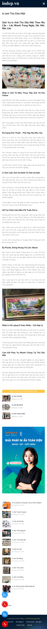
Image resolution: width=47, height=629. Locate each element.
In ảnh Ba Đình (17, 405)
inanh (5, 597)
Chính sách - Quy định (34, 622)
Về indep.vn (20, 622)
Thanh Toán (20, 625)
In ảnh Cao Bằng (17, 577)
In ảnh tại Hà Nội (18, 521)
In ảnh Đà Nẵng (17, 558)
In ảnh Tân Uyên (18, 568)
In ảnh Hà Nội (17, 396)
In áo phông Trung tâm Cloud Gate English (26, 503)
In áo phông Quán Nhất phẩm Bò (23, 586)
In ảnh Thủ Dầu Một (19, 540)
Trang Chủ (9, 622)
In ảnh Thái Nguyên (19, 531)
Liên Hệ (29, 625)
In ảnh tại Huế (17, 549)
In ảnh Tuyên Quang (19, 512)
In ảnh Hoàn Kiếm (18, 414)
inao (4, 601)
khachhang (7, 605)
